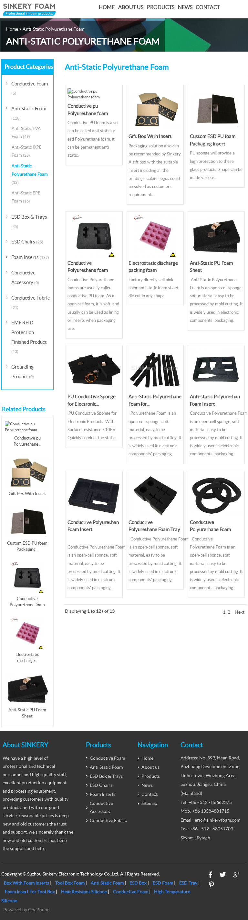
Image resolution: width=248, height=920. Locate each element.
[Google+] (237, 875)
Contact (208, 7)
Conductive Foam (29, 88)
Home (107, 7)
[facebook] (210, 875)
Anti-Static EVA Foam (26, 132)
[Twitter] (223, 875)
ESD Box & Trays (29, 221)
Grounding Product (22, 371)
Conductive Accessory (25, 277)
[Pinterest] (211, 885)
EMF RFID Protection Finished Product (29, 337)
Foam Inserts (30, 257)
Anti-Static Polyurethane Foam (30, 173)
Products (160, 7)
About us (130, 7)
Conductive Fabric (30, 302)
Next (239, 612)
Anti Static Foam (28, 113)
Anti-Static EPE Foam (26, 197)
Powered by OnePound (26, 909)
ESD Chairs (27, 241)
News (185, 7)
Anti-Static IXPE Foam (27, 151)
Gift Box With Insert (150, 136)
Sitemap (149, 803)
